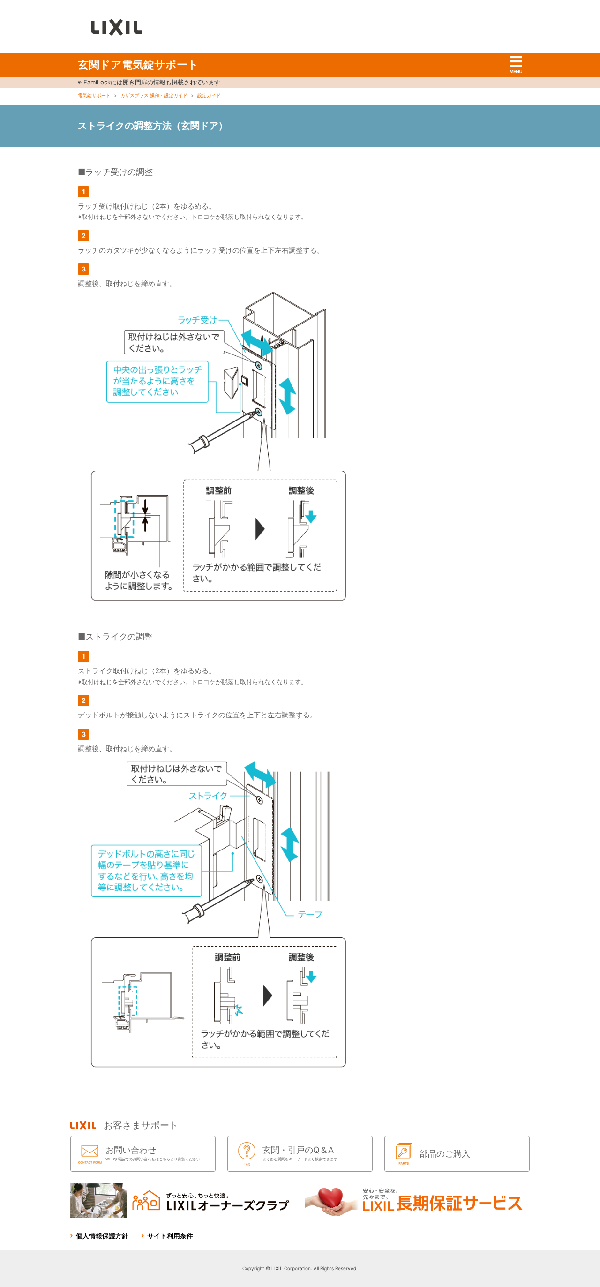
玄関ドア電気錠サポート (138, 65)
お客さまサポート (141, 1125)
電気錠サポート (94, 95)
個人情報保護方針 (102, 1236)
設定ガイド (209, 95)
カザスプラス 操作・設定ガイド (154, 95)
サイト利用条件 (170, 1236)
